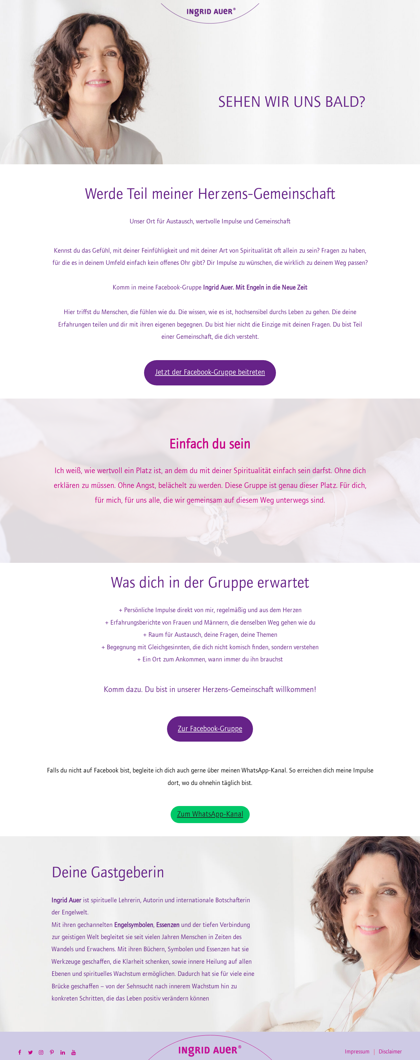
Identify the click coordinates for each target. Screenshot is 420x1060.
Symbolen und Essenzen (199, 949)
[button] (210, 372)
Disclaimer (390, 1052)
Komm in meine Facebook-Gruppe (210, 287)
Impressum (357, 1052)
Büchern (154, 949)
